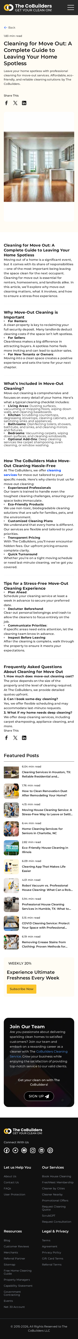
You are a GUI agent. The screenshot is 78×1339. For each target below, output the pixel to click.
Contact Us (11, 1182)
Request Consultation (56, 1221)
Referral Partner (14, 1258)
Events (8, 1300)
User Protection (14, 1194)
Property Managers (17, 1279)
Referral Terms (52, 1264)
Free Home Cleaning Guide (18, 1272)
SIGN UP (37, 1096)
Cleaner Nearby (52, 1194)
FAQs (7, 1188)
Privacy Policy (51, 1252)
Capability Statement (18, 1285)
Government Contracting (12, 1293)
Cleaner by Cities (53, 1188)
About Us (10, 1176)
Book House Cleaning (56, 1176)
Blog (7, 1240)
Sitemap (9, 1264)
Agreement (49, 1246)
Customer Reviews (16, 1246)
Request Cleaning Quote (54, 1208)
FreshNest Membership (57, 1182)
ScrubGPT (48, 1215)
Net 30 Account (14, 1306)
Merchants (11, 1252)
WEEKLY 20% (20, 963)
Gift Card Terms (52, 1258)
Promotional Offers (55, 1200)
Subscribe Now (21, 989)
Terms (46, 1240)
